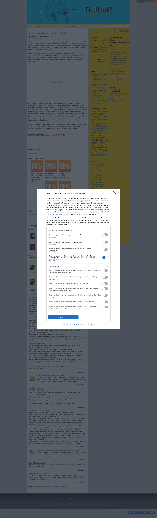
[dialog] (78, 259)
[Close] (115, 193)
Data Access (78, 325)
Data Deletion (66, 325)
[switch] (105, 234)
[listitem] (78, 230)
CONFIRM (63, 317)
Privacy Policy (90, 325)
